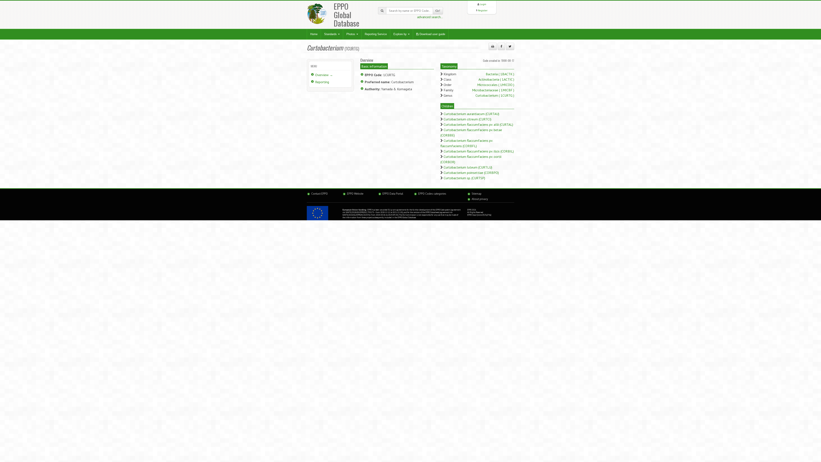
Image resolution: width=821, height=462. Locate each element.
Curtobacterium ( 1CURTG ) (494, 95)
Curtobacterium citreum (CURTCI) (467, 119)
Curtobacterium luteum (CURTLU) (468, 167)
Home (313, 34)
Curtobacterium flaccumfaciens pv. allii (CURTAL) (478, 124)
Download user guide (432, 34)
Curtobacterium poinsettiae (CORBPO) (471, 172)
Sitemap (476, 193)
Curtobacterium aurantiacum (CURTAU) (471, 114)
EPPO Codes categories (432, 193)
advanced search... (430, 17)
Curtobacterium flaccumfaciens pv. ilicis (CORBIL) (479, 151)
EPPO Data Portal (392, 193)
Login (483, 4)
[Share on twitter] (510, 46)
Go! (438, 11)
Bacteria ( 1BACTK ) (500, 74)
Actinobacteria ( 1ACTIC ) (496, 79)
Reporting (322, 82)
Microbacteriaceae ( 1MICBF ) (493, 90)
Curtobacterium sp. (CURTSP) (464, 178)
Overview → (324, 75)
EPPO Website (355, 193)
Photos (351, 34)
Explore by (400, 34)
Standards (331, 34)
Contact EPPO (319, 193)
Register (482, 10)
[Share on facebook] (501, 46)
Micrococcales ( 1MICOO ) (495, 85)
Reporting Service (376, 34)
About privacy (480, 199)
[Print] (493, 46)
